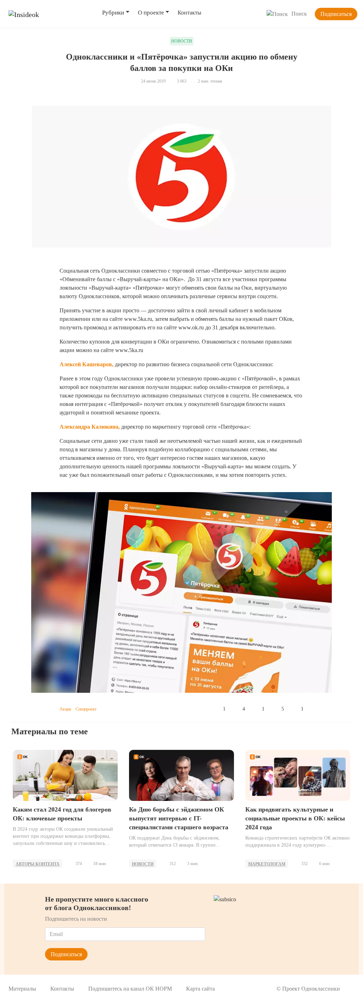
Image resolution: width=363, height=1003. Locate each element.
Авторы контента (38, 864)
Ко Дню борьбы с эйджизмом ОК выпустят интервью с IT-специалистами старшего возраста (178, 818)
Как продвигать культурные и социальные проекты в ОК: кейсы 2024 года (295, 818)
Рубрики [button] (113, 12)
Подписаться (336, 14)
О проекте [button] (151, 12)
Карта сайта (200, 989)
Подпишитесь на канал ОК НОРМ (130, 989)
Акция (65, 709)
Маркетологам (266, 864)
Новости (142, 864)
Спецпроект (86, 709)
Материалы (22, 989)
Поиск (299, 14)
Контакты (189, 13)
